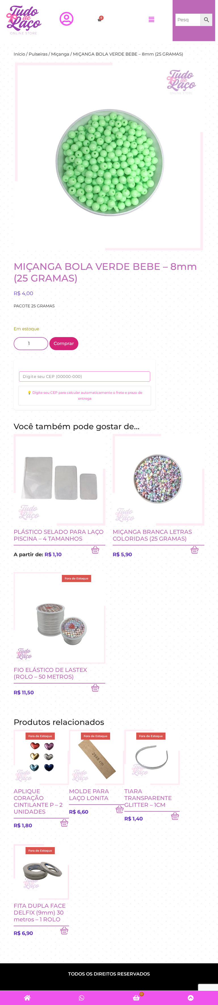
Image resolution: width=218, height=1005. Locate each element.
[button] (151, 19)
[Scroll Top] (191, 998)
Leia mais (98, 689)
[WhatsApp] (81, 998)
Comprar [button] (197, 551)
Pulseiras (38, 54)
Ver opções (98, 551)
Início (19, 54)
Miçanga (60, 54)
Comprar (64, 343)
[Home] (27, 998)
